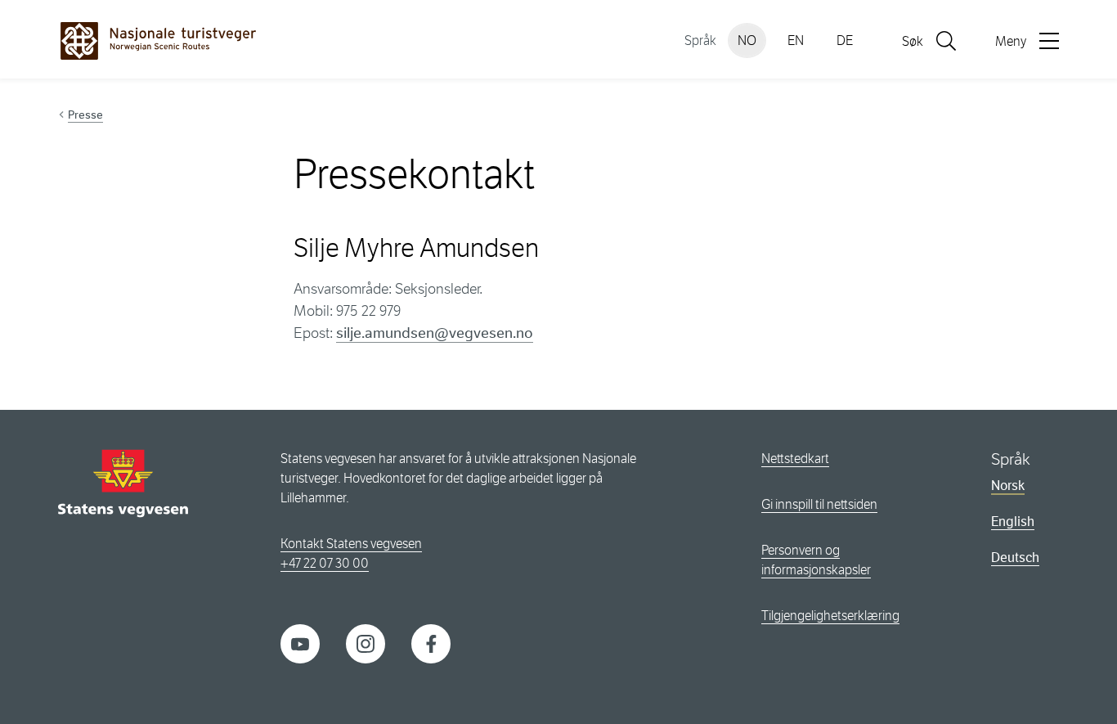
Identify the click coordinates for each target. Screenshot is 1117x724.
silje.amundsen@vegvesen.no (434, 333)
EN (795, 40)
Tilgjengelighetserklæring (830, 615)
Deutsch (1015, 557)
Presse (85, 114)
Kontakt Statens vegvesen (351, 543)
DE (845, 40)
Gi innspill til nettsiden (819, 504)
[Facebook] (431, 642)
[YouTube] (300, 642)
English (1012, 521)
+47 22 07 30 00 (324, 563)
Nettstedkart (795, 458)
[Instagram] (365, 642)
